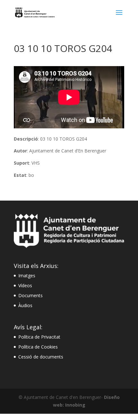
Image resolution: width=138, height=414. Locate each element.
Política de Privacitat (39, 337)
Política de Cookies (38, 347)
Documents (30, 295)
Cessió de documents (40, 357)
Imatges (26, 275)
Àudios (25, 305)
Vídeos (25, 285)
